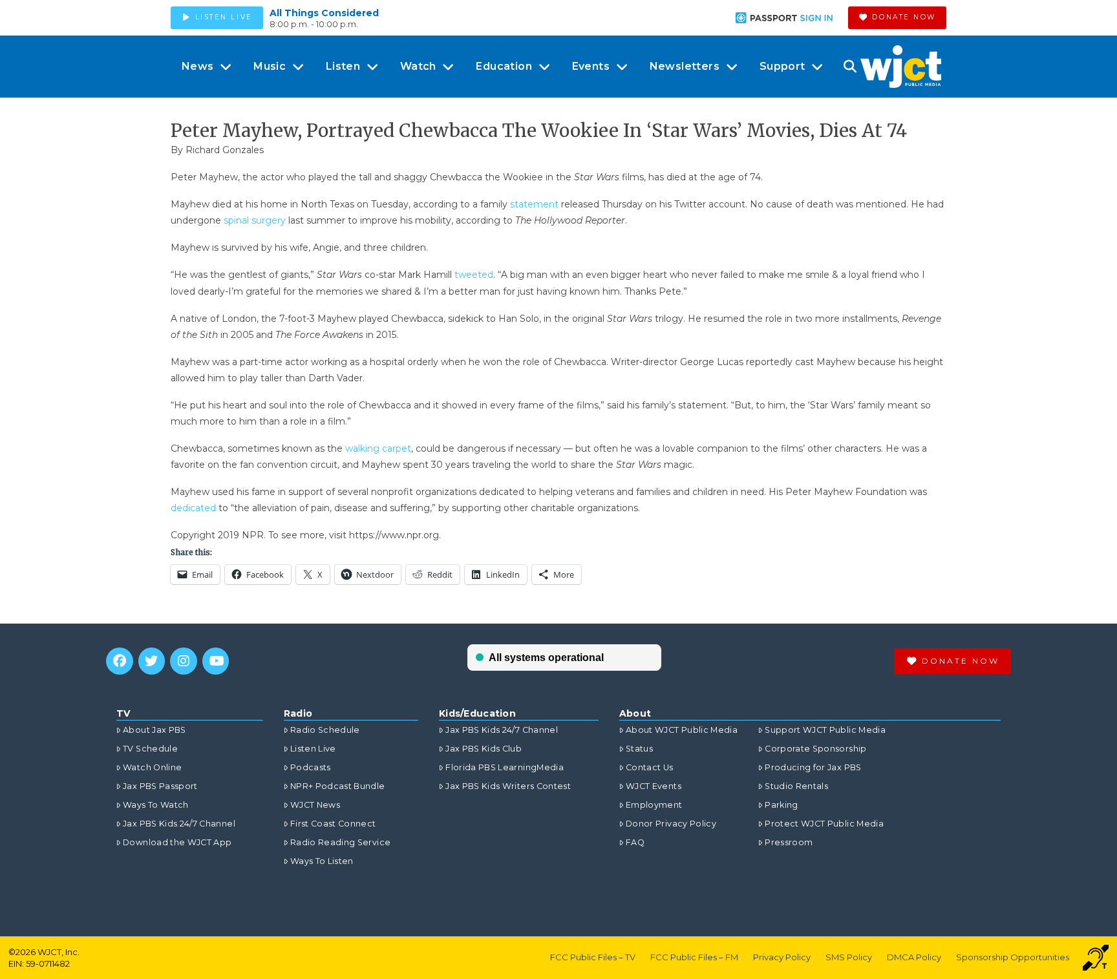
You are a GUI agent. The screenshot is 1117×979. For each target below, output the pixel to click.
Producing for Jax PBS (813, 767)
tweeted (473, 274)
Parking (781, 805)
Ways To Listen (322, 861)
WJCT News (315, 805)
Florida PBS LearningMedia (504, 767)
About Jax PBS (154, 730)
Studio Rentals (796, 786)
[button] (849, 66)
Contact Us (650, 767)
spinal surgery (255, 220)
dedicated (194, 508)
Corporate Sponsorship (815, 748)
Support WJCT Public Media (825, 730)
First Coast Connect (333, 823)
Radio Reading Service (340, 842)
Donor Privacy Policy (671, 823)
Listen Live (313, 748)
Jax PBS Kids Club (483, 748)
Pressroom (789, 842)
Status (639, 748)
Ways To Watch (156, 805)
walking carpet (378, 448)
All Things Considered (324, 13)
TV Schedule (150, 748)
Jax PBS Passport (160, 786)
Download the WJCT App (177, 842)
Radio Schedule (325, 730)
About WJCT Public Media (682, 730)
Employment (654, 805)
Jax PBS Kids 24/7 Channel (179, 823)
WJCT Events (653, 786)
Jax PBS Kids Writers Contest (508, 786)
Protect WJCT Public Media (824, 823)
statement (535, 204)
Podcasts (310, 767)
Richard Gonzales (225, 150)
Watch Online (152, 767)
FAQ (635, 842)
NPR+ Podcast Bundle (337, 786)
